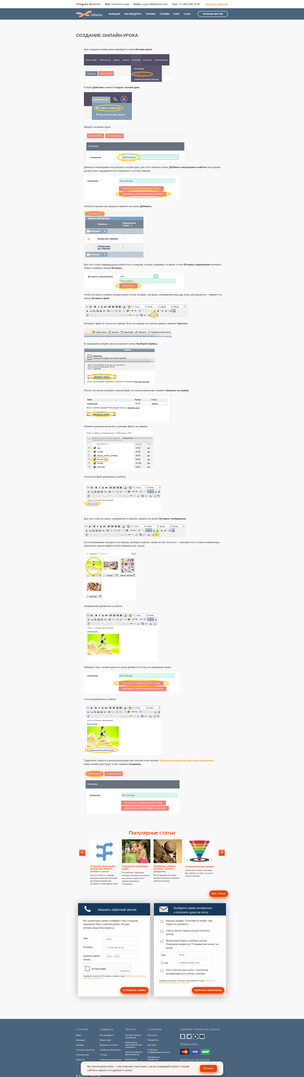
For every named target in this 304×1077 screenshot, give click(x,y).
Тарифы (151, 13)
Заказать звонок (216, 4)
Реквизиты (153, 1040)
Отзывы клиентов (85, 1049)
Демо (78, 1035)
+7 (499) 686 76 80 (189, 4)
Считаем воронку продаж (199, 866)
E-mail (164, 963)
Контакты (153, 1035)
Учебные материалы (110, 1049)
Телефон (88, 947)
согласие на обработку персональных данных (187, 982)
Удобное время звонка (91, 957)
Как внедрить (133, 13)
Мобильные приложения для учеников (133, 1044)
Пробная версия (213, 13)
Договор (152, 1044)
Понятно (208, 1068)
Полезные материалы (111, 1059)
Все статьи (219, 893)
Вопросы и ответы (109, 1044)
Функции (114, 13)
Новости (80, 1059)
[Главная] (89, 14)
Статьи (103, 1054)
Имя (85, 938)
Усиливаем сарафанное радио (135, 867)
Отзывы (165, 13)
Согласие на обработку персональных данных (155, 1061)
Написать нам (120, 4)
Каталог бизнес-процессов (133, 1036)
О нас (187, 13)
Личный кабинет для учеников (133, 1053)
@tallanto (95, 4)
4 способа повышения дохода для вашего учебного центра (102, 869)
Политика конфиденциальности (159, 1051)
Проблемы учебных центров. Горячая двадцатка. (165, 869)
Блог (177, 13)
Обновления (82, 1054)
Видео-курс (105, 1040)
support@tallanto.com (154, 4)
